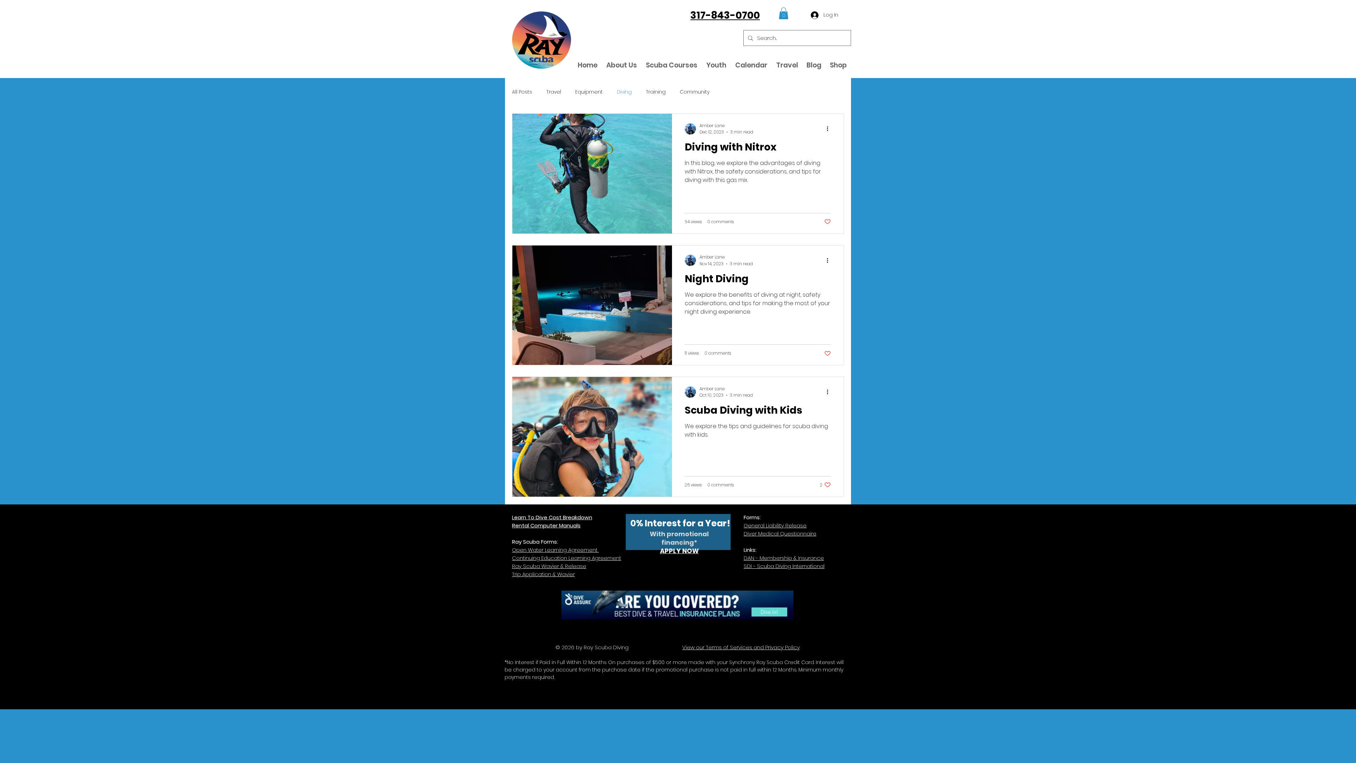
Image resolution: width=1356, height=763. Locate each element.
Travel (553, 92)
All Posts (522, 92)
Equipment (589, 92)
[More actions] (830, 129)
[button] (784, 13)
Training (656, 92)
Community (694, 92)
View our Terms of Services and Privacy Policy (741, 647)
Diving (624, 92)
